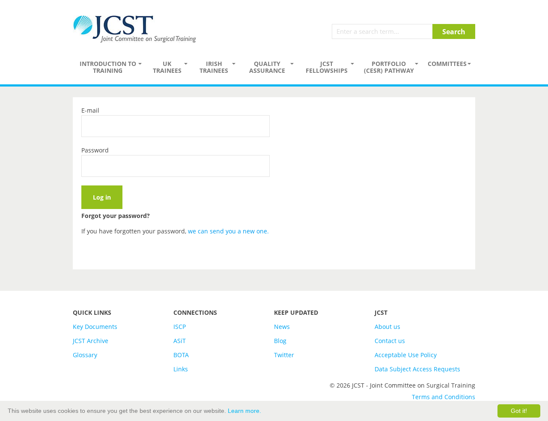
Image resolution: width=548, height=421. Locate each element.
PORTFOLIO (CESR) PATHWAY (389, 67)
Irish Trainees (214, 67)
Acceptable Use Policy (406, 355)
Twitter (284, 355)
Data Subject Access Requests (417, 369)
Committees (447, 64)
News (282, 326)
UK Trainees (167, 67)
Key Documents (95, 326)
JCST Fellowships (327, 67)
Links (180, 369)
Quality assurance (267, 67)
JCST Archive (90, 341)
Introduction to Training (108, 67)
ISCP (179, 326)
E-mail (90, 110)
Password (95, 150)
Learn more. (244, 410)
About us (387, 326)
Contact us (390, 341)
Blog (280, 341)
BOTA (181, 355)
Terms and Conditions (443, 397)
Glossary (85, 355)
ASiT (179, 341)
